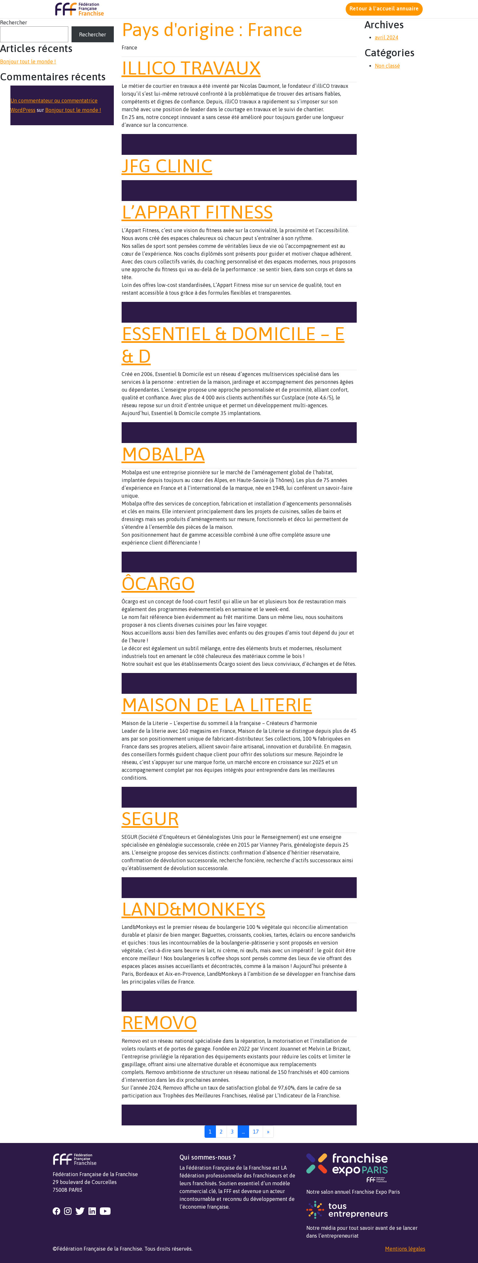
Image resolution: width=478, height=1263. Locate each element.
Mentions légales (405, 1249)
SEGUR (150, 818)
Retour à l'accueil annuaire (384, 8)
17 (256, 1132)
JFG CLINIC (167, 165)
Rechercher (13, 22)
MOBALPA (163, 453)
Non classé (387, 66)
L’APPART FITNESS (197, 211)
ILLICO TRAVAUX (191, 67)
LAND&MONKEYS (193, 909)
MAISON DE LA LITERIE (217, 704)
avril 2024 (386, 37)
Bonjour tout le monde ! (28, 61)
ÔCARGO (158, 583)
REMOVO (159, 1022)
